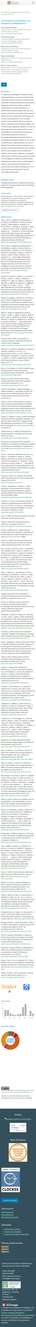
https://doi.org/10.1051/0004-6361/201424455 (16, 842)
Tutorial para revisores (12, 1232)
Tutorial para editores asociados (16, 1234)
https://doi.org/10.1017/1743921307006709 (14, 438)
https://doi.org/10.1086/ (12, 537)
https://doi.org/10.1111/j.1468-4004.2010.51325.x (16, 526)
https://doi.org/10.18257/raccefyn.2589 (12, 206)
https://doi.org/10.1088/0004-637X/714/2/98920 (17, 759)
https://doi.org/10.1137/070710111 (12, 482)
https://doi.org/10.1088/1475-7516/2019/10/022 (16, 242)
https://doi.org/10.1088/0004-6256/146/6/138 (16, 891)
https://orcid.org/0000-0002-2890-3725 (11, 73)
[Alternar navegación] (33, 3)
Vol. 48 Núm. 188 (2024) (8, 12)
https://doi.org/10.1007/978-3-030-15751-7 (14, 638)
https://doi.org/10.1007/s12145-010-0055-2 (15, 385)
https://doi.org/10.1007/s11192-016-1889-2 (14, 956)
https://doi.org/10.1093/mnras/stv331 (20, 628)
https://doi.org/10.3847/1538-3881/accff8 (14, 590)
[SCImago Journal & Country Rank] (18, 1119)
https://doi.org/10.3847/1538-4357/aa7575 (14, 683)
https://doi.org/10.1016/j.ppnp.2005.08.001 (15, 747)
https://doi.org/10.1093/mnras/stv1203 (14, 309)
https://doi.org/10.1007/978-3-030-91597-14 (15, 806)
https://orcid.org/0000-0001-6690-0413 (11, 43)
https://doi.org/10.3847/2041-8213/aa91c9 (15, 294)
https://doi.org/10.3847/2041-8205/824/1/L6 (15, 944)
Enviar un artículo (10, 1200)
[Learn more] (9, 1079)
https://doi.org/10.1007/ (22, 425)
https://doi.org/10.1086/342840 (24, 919)
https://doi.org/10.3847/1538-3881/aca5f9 (14, 830)
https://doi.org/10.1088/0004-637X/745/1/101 (16, 772)
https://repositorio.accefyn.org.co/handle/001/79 (17, 345)
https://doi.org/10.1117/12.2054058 (12, 512)
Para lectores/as (7, 1212)
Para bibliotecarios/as (9, 1217)
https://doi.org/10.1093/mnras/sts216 (13, 715)
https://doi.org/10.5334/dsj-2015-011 (13, 977)
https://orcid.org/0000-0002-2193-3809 (11, 33)
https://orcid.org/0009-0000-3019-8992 (11, 62)
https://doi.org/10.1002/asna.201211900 (14, 908)
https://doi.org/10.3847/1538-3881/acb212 (15, 569)
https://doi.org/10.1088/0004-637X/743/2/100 (16, 931)
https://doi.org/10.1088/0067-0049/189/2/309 (16, 700)
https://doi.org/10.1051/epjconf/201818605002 (16, 497)
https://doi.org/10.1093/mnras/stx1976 (13, 736)
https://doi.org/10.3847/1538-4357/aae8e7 (15, 796)
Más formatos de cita (10, 210)
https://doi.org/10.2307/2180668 (11, 663)
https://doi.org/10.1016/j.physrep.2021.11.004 (16, 365)
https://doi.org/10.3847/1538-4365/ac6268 (15, 472)
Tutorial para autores (12, 1229)
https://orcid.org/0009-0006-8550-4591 (11, 52)
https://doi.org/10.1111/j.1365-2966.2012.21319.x (16, 413)
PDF (4, 84)
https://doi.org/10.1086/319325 (11, 375)
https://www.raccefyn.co (11, 1276)
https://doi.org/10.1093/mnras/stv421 (13, 868)
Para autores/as (7, 1215)
